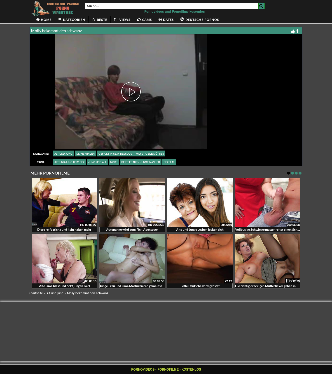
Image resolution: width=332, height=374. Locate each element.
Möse (113, 162)
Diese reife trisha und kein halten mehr (64, 229)
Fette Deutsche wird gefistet (200, 286)
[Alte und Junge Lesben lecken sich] (200, 202)
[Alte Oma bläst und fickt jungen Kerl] (64, 259)
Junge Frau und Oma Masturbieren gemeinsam (132, 286)
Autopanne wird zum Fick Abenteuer (132, 229)
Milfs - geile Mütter (150, 153)
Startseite (36, 293)
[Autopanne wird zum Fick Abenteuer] (132, 202)
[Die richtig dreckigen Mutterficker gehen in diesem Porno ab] (267, 259)
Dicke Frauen (85, 153)
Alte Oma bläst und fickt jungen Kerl (64, 286)
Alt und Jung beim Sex (69, 162)
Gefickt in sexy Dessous (115, 153)
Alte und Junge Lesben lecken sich (200, 229)
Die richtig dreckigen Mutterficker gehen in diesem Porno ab (277, 286)
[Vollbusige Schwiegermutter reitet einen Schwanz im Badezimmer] (267, 202)
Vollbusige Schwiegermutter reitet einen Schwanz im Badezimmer (281, 229)
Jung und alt (97, 162)
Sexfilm (169, 162)
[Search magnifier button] (261, 6)
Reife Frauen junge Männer (140, 162)
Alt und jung (63, 153)
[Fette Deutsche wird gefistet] (200, 259)
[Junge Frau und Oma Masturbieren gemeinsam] (132, 259)
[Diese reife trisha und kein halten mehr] (64, 202)
